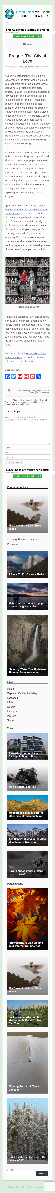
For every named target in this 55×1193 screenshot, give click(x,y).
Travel (27, 68)
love (33, 390)
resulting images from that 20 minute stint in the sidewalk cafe (26, 209)
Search (10, 1169)
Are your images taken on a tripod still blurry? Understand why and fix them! (25, 403)
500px (10, 689)
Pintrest (11, 716)
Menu (29, 44)
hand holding (24, 390)
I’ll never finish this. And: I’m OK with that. (31, 400)
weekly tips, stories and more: (27, 30)
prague (39, 390)
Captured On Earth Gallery (22, 693)
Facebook (12, 698)
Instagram (12, 711)
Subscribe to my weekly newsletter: (27, 470)
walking (45, 392)
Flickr (10, 702)
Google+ (12, 707)
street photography (39, 391)
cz (17, 390)
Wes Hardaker (29, 66)
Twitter (11, 720)
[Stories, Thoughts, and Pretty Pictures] (27, 18)
